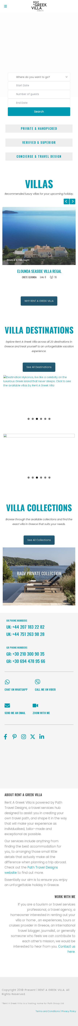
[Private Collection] (39, 576)
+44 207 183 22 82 (28, 626)
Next (69, 395)
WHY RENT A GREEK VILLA (39, 301)
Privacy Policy (68, 1011)
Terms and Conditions (48, 1011)
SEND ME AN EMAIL (15, 713)
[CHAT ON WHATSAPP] (7, 682)
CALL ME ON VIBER (45, 689)
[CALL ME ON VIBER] (37, 682)
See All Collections (39, 540)
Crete (25, 277)
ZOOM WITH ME (41, 713)
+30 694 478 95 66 (29, 661)
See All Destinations (39, 367)
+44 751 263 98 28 (28, 634)
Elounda (32, 277)
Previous (9, 395)
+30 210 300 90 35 (28, 653)
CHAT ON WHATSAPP (16, 689)
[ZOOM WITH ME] (35, 705)
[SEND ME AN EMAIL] (7, 705)
